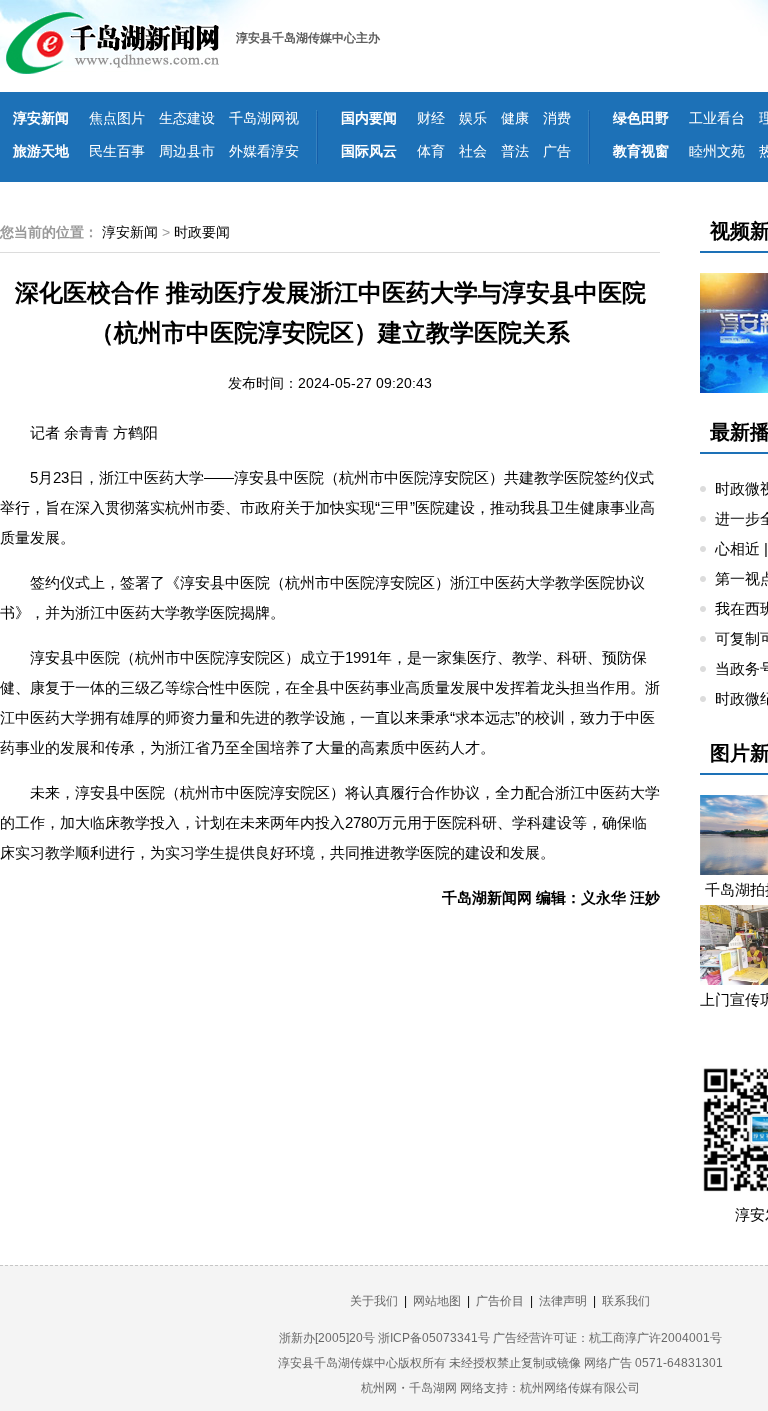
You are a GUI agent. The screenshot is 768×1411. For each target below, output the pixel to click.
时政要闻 (202, 232)
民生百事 (117, 151)
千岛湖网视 (264, 118)
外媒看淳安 (264, 151)
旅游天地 (41, 151)
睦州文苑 (717, 151)
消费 (557, 118)
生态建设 (187, 118)
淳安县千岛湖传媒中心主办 (308, 38)
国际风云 (369, 151)
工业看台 (717, 118)
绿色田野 (641, 118)
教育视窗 (641, 151)
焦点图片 (117, 118)
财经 (431, 118)
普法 (515, 151)
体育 (431, 151)
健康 (515, 118)
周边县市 (187, 151)
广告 (557, 151)
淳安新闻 (41, 118)
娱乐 (473, 118)
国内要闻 (369, 118)
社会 (473, 151)
